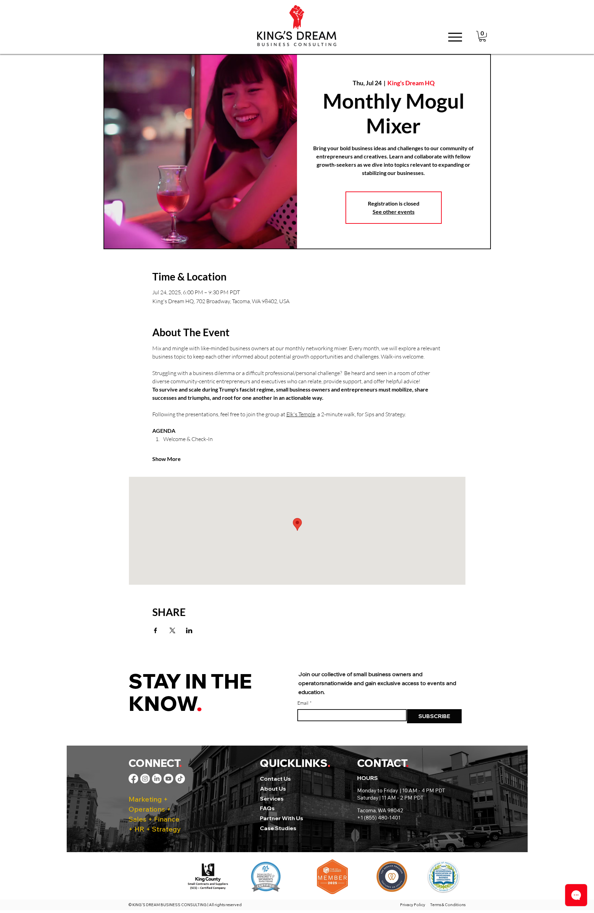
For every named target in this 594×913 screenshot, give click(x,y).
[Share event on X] (172, 630)
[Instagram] (145, 778)
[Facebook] (133, 778)
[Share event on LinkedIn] (189, 630)
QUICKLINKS (294, 763)
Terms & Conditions (447, 904)
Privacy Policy (413, 904)
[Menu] (454, 36)
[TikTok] (180, 778)
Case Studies (278, 828)
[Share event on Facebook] (155, 630)
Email (304, 703)
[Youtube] (168, 778)
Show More (166, 458)
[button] (482, 36)
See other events (394, 211)
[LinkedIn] (157, 778)
